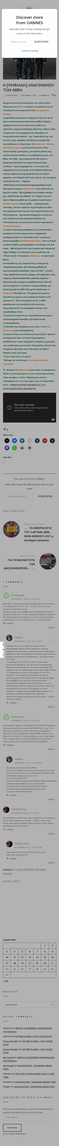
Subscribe (41, 41)
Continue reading (29, 50)
